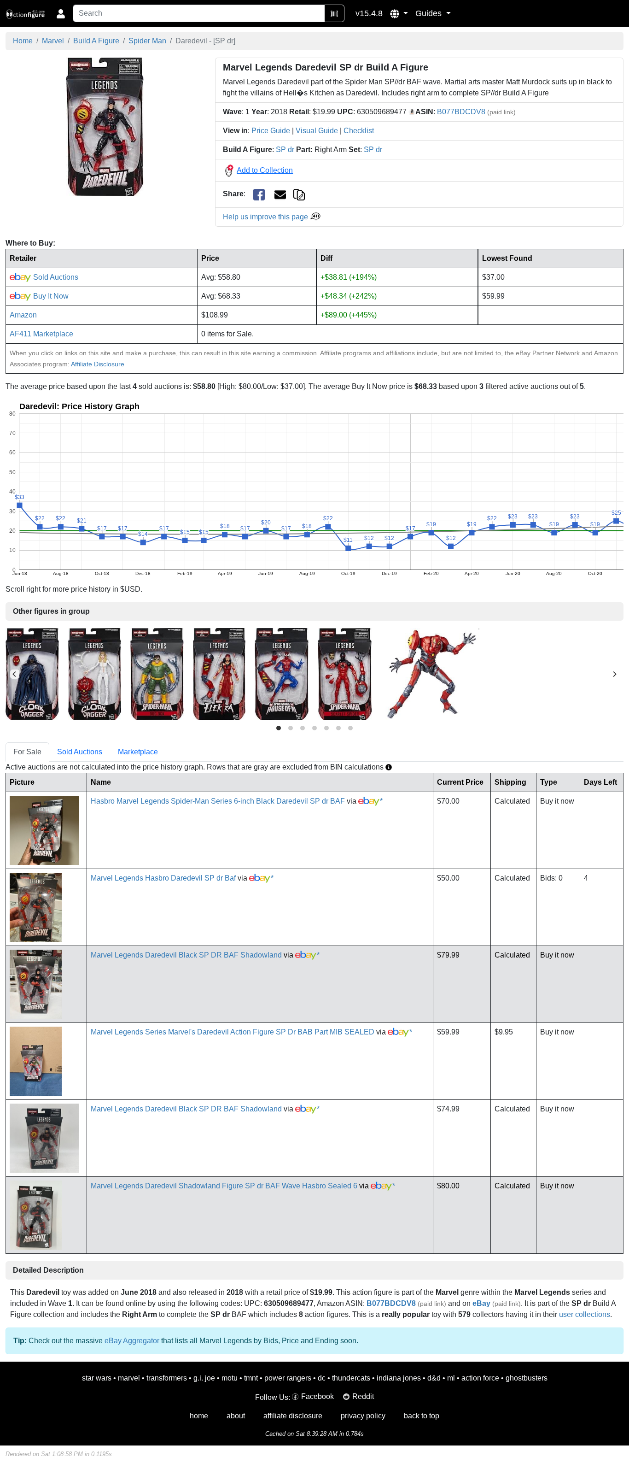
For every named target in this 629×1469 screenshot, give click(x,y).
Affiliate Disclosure (97, 364)
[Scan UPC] (334, 13)
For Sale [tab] (27, 752)
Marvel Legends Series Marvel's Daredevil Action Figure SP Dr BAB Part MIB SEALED (232, 1032)
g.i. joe (204, 1378)
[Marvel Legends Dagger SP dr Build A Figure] (94, 673)
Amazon (23, 315)
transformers (166, 1378)
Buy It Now (50, 296)
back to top (421, 1416)
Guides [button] (429, 13)
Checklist (359, 131)
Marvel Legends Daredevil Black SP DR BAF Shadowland (186, 955)
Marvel (53, 41)
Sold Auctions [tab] (79, 752)
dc (322, 1378)
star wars (96, 1378)
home (199, 1416)
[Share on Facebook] (259, 194)
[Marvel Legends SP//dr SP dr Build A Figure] (430, 673)
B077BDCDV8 (461, 112)
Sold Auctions (54, 277)
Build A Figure (96, 41)
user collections (584, 1314)
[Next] (614, 674)
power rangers (287, 1378)
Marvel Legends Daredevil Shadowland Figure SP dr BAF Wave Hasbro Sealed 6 (224, 1186)
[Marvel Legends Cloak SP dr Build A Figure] (32, 673)
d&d (434, 1378)
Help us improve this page (266, 217)
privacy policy (363, 1416)
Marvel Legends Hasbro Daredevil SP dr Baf (163, 878)
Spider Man (147, 41)
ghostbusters (526, 1378)
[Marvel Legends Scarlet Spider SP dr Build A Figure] (345, 673)
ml (451, 1378)
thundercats (351, 1378)
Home (23, 41)
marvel (129, 1378)
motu (229, 1378)
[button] (399, 13)
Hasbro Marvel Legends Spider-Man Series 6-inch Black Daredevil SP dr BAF (218, 801)
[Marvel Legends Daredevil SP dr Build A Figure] (105, 126)
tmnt (251, 1378)
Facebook (317, 1396)
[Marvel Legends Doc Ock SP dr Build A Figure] (157, 673)
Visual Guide (317, 131)
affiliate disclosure (292, 1416)
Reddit (363, 1396)
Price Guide (270, 131)
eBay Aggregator (132, 1341)
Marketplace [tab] (138, 752)
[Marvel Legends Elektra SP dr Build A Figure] (219, 673)
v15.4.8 (369, 13)
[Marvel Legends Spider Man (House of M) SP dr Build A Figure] (282, 673)
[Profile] (60, 13)
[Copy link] (299, 194)
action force (480, 1378)
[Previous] (14, 674)
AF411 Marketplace (41, 334)
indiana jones (399, 1378)
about (236, 1416)
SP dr (285, 149)
